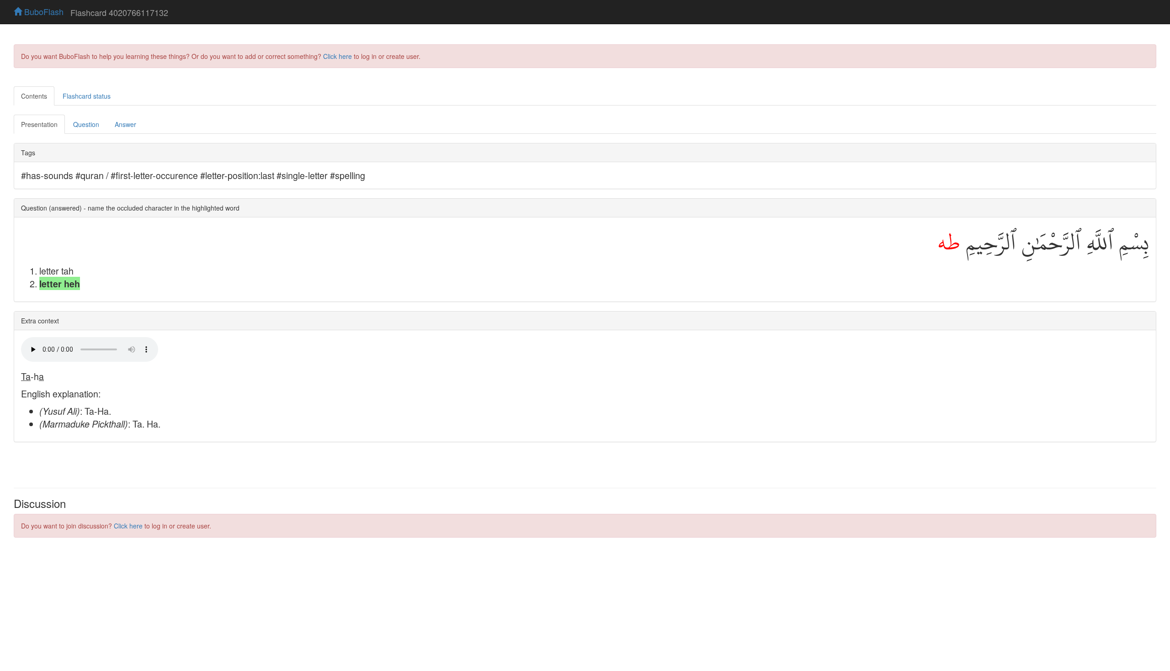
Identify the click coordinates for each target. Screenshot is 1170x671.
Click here (337, 56)
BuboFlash (43, 11)
